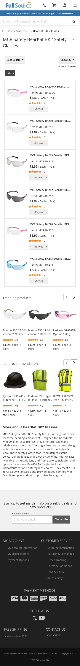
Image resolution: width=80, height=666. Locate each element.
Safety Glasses (16, 31)
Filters (10, 73)
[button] (66, 297)
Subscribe (61, 519)
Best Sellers (14, 59)
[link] (51, 95)
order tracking (56, 560)
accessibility (55, 578)
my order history (18, 554)
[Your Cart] (55, 5)
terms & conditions (59, 566)
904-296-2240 (54, 635)
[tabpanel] (40, 171)
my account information (22, 548)
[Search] (74, 21)
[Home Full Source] (2, 31)
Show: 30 (66, 59)
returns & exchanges (60, 554)
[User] (65, 5)
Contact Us (56, 629)
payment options (18, 560)
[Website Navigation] (75, 5)
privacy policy (55, 572)
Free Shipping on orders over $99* (40, 13)
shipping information (60, 548)
